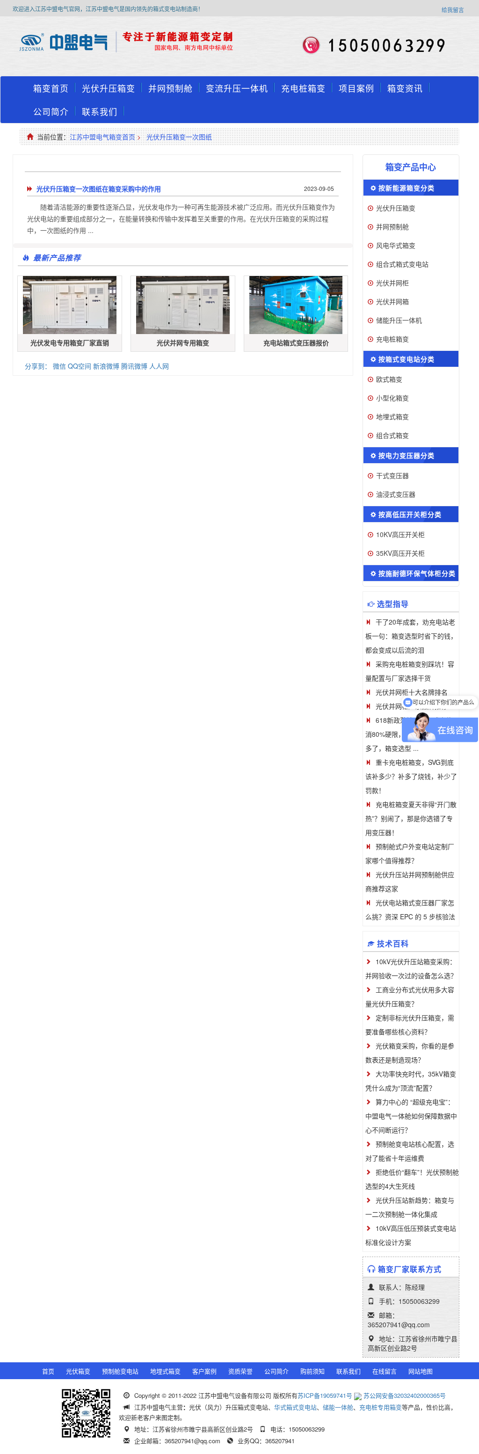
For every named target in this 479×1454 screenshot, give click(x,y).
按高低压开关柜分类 (410, 514)
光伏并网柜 (392, 282)
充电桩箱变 (303, 88)
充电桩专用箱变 (380, 1407)
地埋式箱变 (392, 416)
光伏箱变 (78, 1371)
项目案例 (356, 88)
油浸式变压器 (395, 494)
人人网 (159, 366)
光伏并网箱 (392, 301)
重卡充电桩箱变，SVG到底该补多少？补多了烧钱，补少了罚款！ (411, 776)
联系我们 (99, 111)
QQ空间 (79, 366)
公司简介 (51, 111)
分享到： (38, 366)
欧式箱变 (389, 379)
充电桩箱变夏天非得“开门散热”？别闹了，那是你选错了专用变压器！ (411, 818)
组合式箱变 (392, 435)
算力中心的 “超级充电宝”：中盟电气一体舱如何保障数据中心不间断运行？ (411, 1115)
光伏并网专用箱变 (183, 342)
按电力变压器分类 (406, 455)
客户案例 (204, 1371)
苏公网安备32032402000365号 (404, 1395)
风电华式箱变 (395, 245)
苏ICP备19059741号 (325, 1395)
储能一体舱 (338, 1407)
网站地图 (420, 1371)
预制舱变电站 (120, 1371)
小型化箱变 (392, 397)
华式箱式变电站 (295, 1407)
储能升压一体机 (399, 320)
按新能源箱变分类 (406, 187)
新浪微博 (106, 366)
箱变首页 (51, 88)
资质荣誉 (240, 1371)
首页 (48, 1371)
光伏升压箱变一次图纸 (179, 136)
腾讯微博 (134, 366)
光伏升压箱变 (108, 88)
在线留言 (384, 1371)
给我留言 (453, 10)
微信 (59, 366)
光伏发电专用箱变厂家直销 (69, 342)
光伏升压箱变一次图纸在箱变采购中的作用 (98, 188)
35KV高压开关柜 (400, 553)
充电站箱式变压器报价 (296, 342)
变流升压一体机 (237, 88)
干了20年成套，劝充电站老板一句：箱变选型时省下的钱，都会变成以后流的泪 (411, 635)
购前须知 (312, 1371)
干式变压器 (392, 475)
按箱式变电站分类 (406, 359)
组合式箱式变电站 (402, 264)
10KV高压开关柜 (400, 534)
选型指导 (393, 603)
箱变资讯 (405, 88)
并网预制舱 (170, 88)
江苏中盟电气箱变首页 (102, 136)
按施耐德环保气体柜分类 (417, 573)
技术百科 (393, 943)
